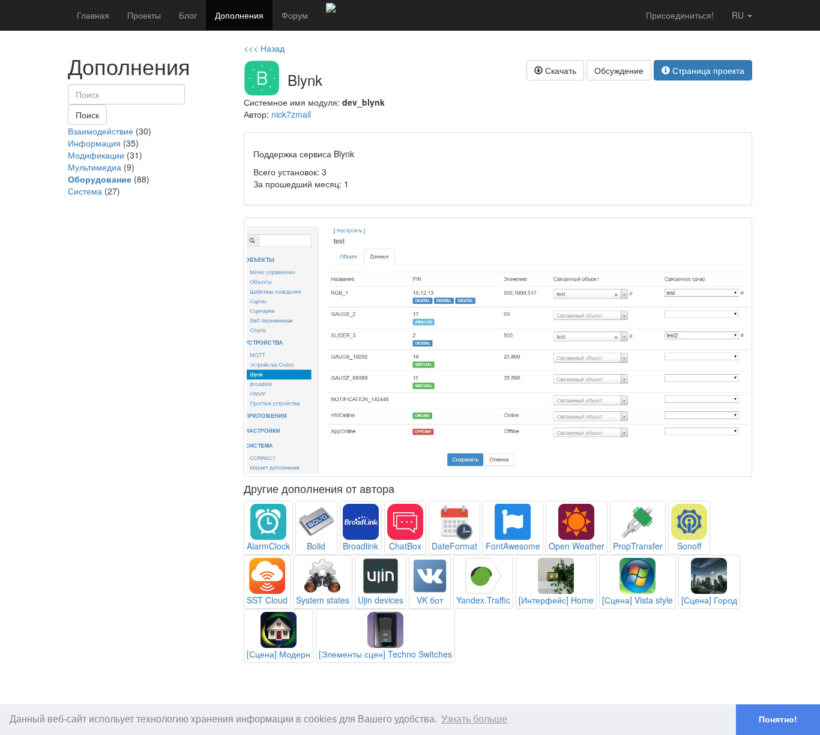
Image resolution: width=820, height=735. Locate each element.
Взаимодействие (100, 131)
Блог (188, 15)
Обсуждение (619, 70)
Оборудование (99, 179)
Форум (295, 15)
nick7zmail (291, 114)
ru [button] (739, 15)
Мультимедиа (94, 167)
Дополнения (239, 15)
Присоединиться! (680, 15)
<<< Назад (264, 48)
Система (85, 191)
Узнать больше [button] (474, 719)
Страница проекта (707, 70)
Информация (94, 143)
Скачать (559, 70)
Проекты (144, 15)
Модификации (96, 155)
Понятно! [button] (778, 719)
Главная (93, 15)
